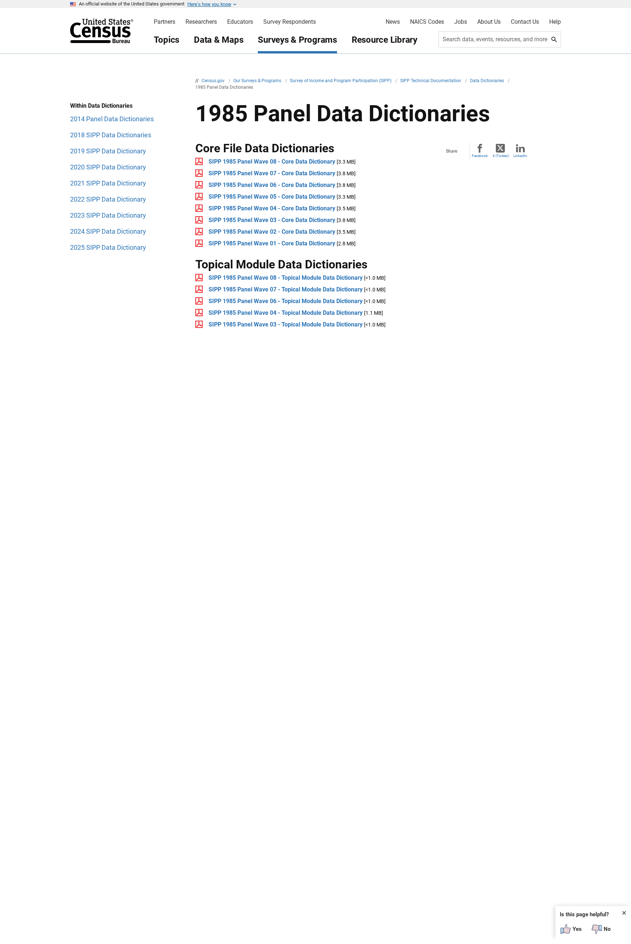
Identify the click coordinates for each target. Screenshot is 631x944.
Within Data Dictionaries (101, 105)
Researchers (201, 22)
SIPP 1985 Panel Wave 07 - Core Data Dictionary (272, 173)
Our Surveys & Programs (257, 80)
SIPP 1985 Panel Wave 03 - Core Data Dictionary (272, 220)
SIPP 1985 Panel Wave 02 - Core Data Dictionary (272, 231)
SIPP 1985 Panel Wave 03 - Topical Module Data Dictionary (286, 324)
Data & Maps (218, 40)
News (393, 22)
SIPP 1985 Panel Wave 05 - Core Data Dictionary (272, 196)
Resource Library (384, 40)
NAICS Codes (427, 22)
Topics (167, 40)
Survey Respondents (289, 22)
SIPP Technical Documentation (431, 80)
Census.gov (214, 80)
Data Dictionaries (487, 80)
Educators (240, 22)
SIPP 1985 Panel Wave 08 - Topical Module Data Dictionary (286, 277)
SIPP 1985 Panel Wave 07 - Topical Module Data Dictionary (286, 289)
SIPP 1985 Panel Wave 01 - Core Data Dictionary (272, 243)
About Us (489, 22)
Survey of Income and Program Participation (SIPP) (341, 80)
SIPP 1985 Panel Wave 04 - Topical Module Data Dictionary (286, 312)
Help (555, 22)
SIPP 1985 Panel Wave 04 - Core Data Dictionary (272, 208)
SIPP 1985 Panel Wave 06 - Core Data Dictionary (272, 184)
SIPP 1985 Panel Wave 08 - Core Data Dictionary (272, 161)
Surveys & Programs (297, 40)
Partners (164, 22)
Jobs (460, 22)
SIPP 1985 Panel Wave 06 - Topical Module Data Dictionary (286, 301)
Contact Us (525, 22)
